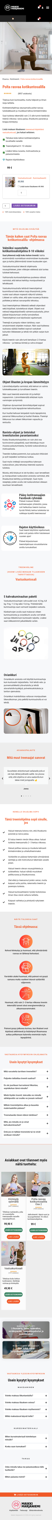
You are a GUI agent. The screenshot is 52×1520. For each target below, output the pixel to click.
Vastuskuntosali (13, 1268)
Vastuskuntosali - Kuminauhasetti (32, 178)
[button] (47, 7)
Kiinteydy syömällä (13, 1200)
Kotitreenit (14, 79)
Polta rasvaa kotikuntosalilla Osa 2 (38, 1202)
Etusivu (6, 79)
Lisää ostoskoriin (25, 205)
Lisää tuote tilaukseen (32, 187)
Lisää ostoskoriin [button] (13, 1230)
